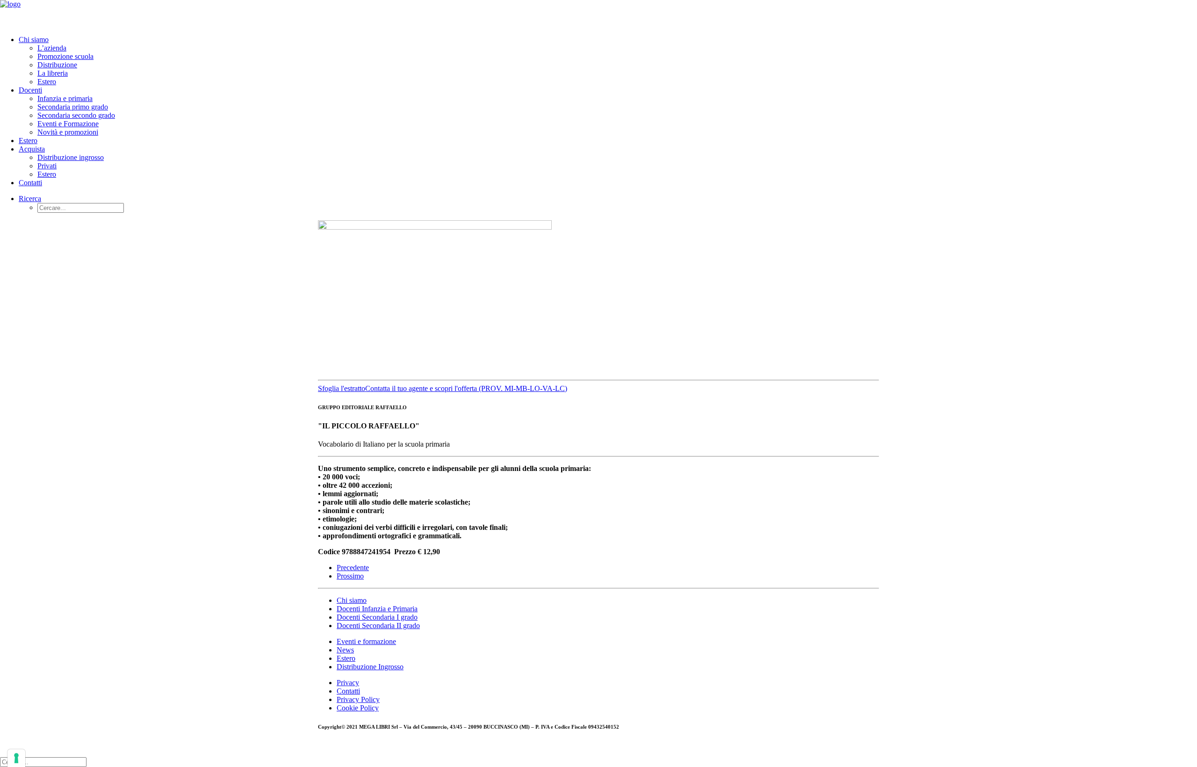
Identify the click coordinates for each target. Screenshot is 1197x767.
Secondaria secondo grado (76, 115)
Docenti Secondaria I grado (377, 617)
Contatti (30, 183)
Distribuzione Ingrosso (370, 667)
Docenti (30, 90)
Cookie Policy (358, 708)
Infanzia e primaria (65, 98)
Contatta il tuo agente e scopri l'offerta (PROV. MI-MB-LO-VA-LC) (466, 388)
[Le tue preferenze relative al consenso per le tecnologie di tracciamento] (16, 758)
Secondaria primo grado (72, 107)
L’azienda (51, 48)
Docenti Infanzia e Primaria (377, 609)
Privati (47, 166)
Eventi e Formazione (68, 124)
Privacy (348, 683)
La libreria (52, 73)
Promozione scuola (65, 56)
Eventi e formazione (366, 641)
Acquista (32, 149)
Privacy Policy (358, 699)
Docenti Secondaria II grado (378, 626)
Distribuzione (57, 65)
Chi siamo (34, 39)
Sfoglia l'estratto (341, 388)
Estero (46, 82)
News (345, 650)
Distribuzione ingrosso (70, 157)
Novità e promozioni (67, 132)
